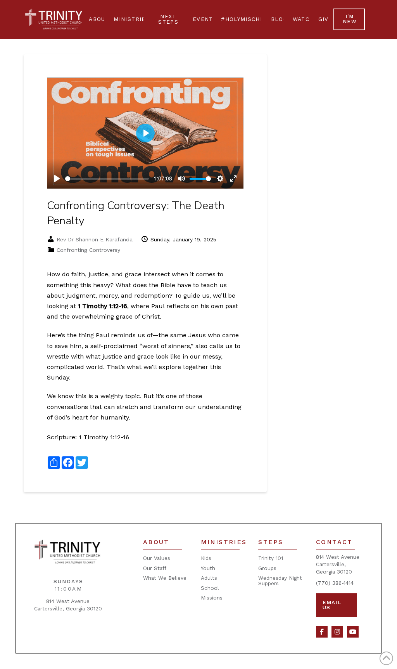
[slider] (106, 178)
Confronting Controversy (88, 250)
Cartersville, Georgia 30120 (68, 608)
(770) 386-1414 (335, 583)
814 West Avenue (68, 601)
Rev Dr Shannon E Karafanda (95, 239)
